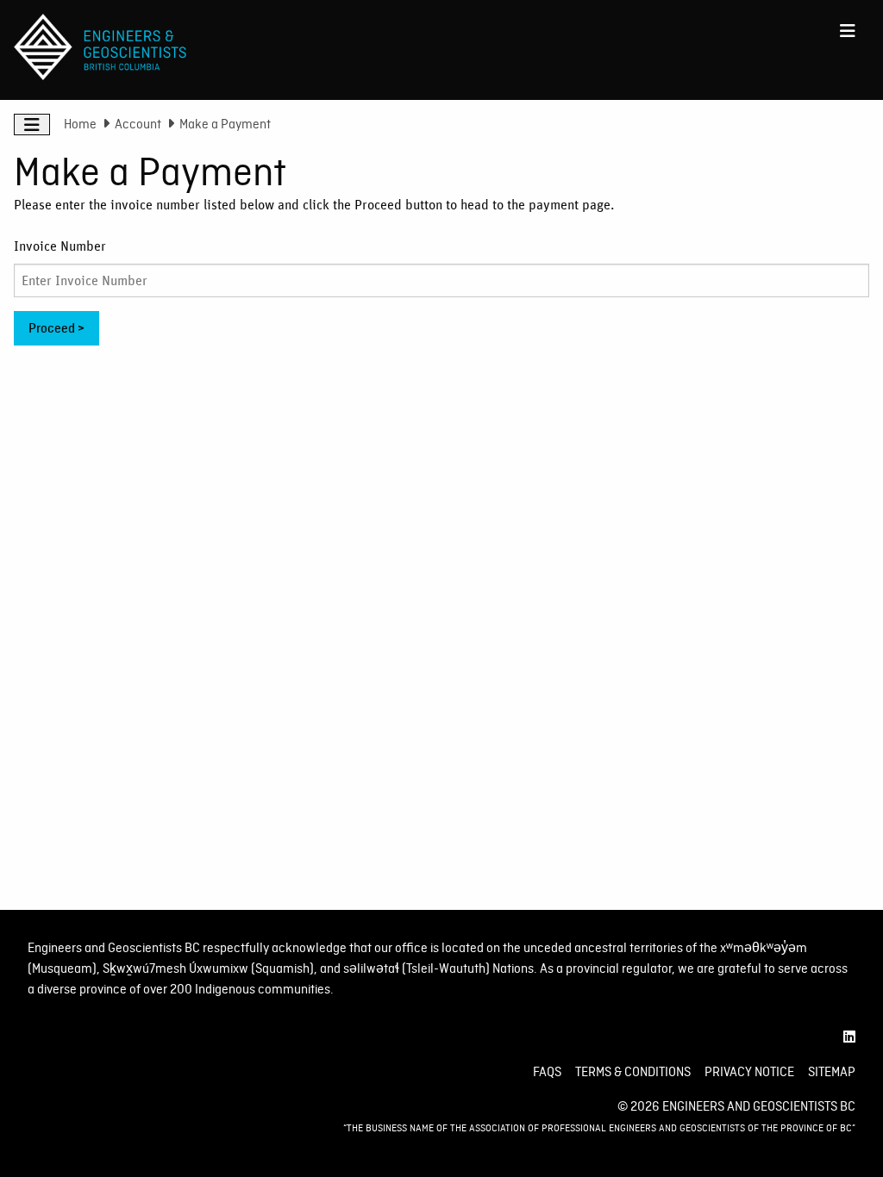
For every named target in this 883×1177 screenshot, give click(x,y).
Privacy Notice (749, 1072)
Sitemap (831, 1072)
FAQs (547, 1072)
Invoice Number (60, 246)
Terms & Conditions (633, 1072)
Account (138, 124)
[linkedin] (849, 1037)
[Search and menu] (847, 31)
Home (80, 124)
